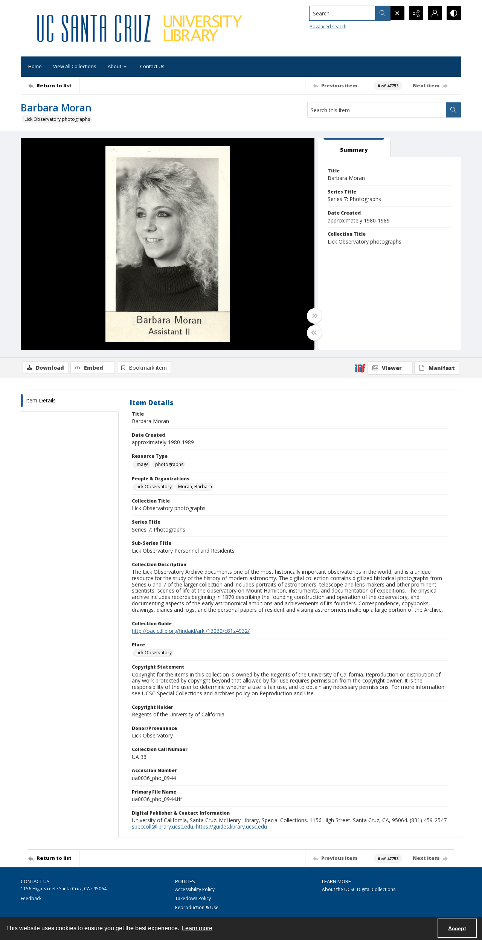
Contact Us (152, 66)
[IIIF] (360, 367)
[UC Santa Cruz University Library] (140, 28)
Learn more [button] (197, 928)
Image (142, 464)
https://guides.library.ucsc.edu (231, 826)
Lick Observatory (154, 486)
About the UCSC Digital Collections (358, 889)
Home (35, 66)
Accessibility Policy (195, 889)
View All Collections (74, 66)
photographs (169, 464)
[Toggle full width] (314, 315)
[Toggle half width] (314, 332)
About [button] (114, 66)
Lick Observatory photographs (57, 119)
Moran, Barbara (195, 486)
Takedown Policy (193, 898)
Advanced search (328, 26)
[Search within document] (453, 109)
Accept (457, 928)
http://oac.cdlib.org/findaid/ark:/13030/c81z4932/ (191, 630)
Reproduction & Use (196, 907)
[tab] (354, 147)
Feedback (31, 898)
